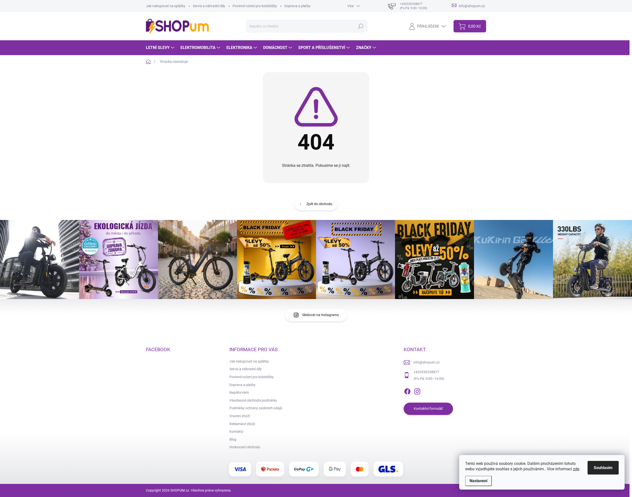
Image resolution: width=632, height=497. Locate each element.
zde (576, 469)
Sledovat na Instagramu (320, 315)
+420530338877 (426, 372)
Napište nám (239, 392)
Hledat (361, 26)
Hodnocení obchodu (244, 447)
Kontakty (236, 431)
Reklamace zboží (242, 424)
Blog (232, 439)
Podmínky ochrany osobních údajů (255, 408)
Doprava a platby (297, 6)
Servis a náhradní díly (209, 6)
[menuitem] (161, 47)
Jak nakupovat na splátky (165, 6)
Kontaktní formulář (428, 409)
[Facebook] (407, 390)
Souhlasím (603, 467)
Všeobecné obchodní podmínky (253, 400)
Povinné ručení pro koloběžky (255, 6)
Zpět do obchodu (319, 204)
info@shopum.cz (427, 362)
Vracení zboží (239, 416)
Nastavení (478, 480)
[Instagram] (417, 390)
